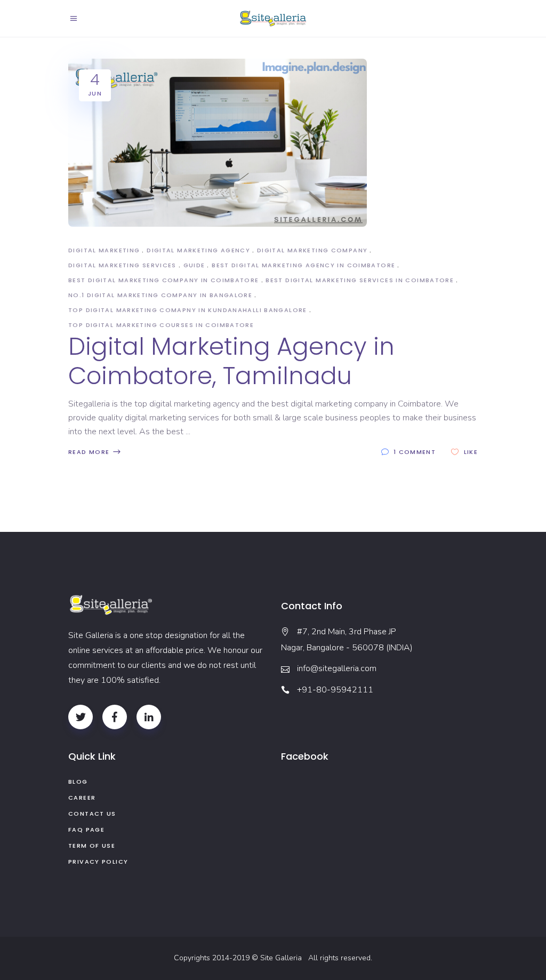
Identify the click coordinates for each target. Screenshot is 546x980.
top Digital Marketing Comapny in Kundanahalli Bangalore (187, 310)
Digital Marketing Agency (198, 250)
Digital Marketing (104, 250)
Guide (194, 265)
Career (81, 797)
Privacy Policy (98, 861)
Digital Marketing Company (312, 250)
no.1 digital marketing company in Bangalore (160, 295)
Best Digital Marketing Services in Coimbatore (360, 280)
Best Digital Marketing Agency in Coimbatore (303, 265)
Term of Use (91, 845)
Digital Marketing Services (122, 265)
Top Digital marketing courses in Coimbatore (161, 325)
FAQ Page (86, 829)
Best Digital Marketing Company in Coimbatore (163, 280)
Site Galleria (283, 958)
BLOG (78, 781)
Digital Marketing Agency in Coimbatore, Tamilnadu (231, 361)
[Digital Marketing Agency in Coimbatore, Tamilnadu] (217, 143)
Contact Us (92, 813)
